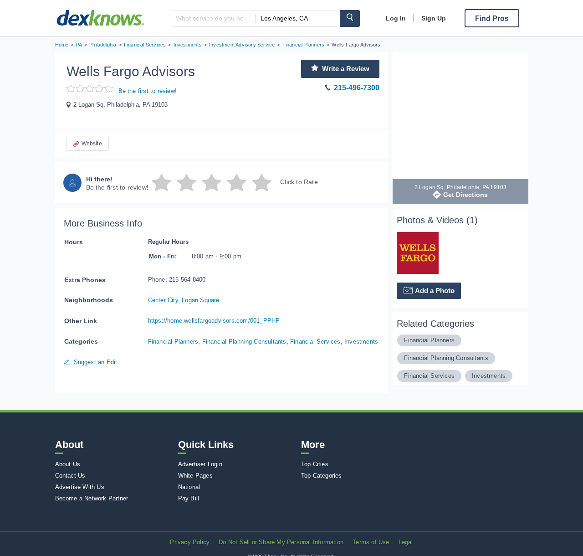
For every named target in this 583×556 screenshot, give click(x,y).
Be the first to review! (147, 91)
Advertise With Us (79, 487)
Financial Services (315, 341)
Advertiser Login (200, 464)
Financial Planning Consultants (244, 341)
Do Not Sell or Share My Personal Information (281, 542)
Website (92, 143)
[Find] (350, 18)
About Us (68, 464)
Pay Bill (188, 498)
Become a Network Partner (91, 498)
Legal (406, 542)
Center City (163, 300)
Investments (361, 341)
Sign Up (433, 18)
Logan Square (200, 300)
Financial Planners (173, 341)
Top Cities (314, 464)
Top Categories (321, 475)
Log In (396, 18)
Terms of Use (371, 542)
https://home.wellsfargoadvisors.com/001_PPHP (214, 320)
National (189, 487)
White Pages (195, 475)
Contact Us (70, 475)
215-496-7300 (356, 88)
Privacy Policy (190, 542)
